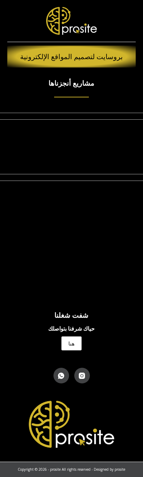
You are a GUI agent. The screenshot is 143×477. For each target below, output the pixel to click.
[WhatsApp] (61, 375)
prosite (120, 469)
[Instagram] (82, 375)
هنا (71, 343)
